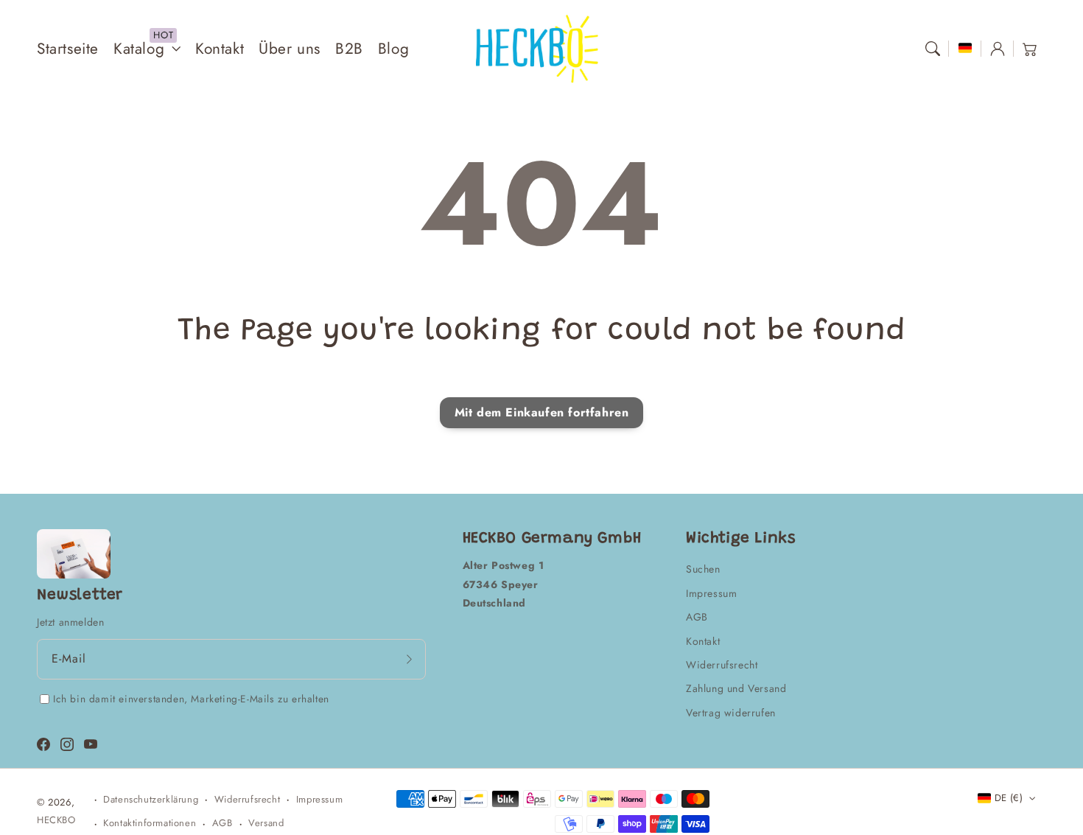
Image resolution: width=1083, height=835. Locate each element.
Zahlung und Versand (736, 688)
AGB (697, 616)
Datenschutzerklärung (150, 799)
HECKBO (56, 820)
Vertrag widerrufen (731, 712)
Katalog (138, 49)
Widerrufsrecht (721, 664)
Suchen (703, 569)
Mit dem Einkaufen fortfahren (542, 412)
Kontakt (703, 641)
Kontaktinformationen (149, 823)
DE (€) (1009, 798)
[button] (932, 48)
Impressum (711, 593)
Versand (266, 823)
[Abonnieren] (409, 659)
